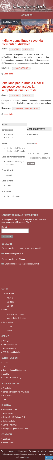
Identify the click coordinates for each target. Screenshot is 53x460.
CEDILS (9, 135)
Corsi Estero (8, 322)
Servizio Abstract (10, 348)
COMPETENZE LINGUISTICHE (26, 108)
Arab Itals (7, 388)
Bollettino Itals (9, 421)
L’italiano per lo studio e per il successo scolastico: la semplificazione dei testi (22, 86)
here (26, 457)
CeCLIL (6, 374)
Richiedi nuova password (39, 158)
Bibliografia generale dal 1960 (15, 428)
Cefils (5, 366)
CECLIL (9, 137)
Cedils (5, 362)
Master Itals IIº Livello (16, 151)
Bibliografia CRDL (10, 410)
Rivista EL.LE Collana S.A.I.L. (16, 417)
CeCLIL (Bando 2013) (12, 378)
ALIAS (9, 175)
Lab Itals (6, 439)
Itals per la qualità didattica (14, 370)
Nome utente (33, 134)
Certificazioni (8, 293)
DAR (5, 399)
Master (6, 309)
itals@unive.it (17, 253)
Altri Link (6, 341)
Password (32, 144)
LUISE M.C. (15, 49)
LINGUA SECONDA (21, 68)
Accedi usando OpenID (39, 153)
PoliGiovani (7, 395)
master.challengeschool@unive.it (25, 264)
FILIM (8, 186)
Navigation (26, 15)
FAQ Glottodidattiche (11, 352)
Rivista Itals (8, 413)
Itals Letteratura (13, 196)
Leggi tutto (8, 74)
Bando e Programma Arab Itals (16, 392)
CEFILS (10, 306)
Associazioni (8, 443)
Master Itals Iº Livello (15, 148)
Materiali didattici (10, 345)
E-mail (5, 227)
